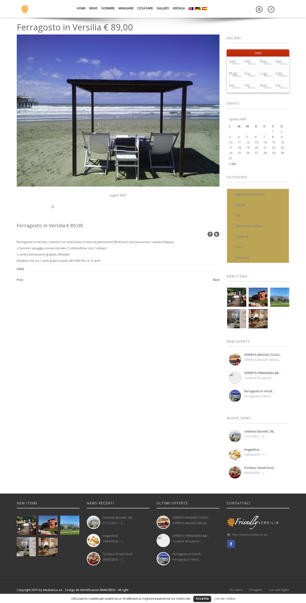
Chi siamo (236, 590)
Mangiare (126, 8)
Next (216, 280)
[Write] (270, 6)
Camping (241, 236)
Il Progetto (255, 590)
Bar (237, 215)
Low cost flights (279, 590)
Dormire (108, 8)
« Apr (232, 164)
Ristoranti (242, 257)
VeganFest (251, 449)
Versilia (179, 8)
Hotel (239, 247)
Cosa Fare (145, 8)
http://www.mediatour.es (250, 535)
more (20, 269)
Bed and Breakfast (249, 226)
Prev (20, 280)
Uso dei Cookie (224, 598)
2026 (258, 53)
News (93, 8)
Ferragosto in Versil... (259, 391)
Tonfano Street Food (259, 468)
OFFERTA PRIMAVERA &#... (262, 373)
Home (81, 8)
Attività (240, 205)
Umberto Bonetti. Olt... (259, 431)
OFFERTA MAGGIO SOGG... (263, 355)
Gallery (163, 8)
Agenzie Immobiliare (250, 194)
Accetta (202, 598)
